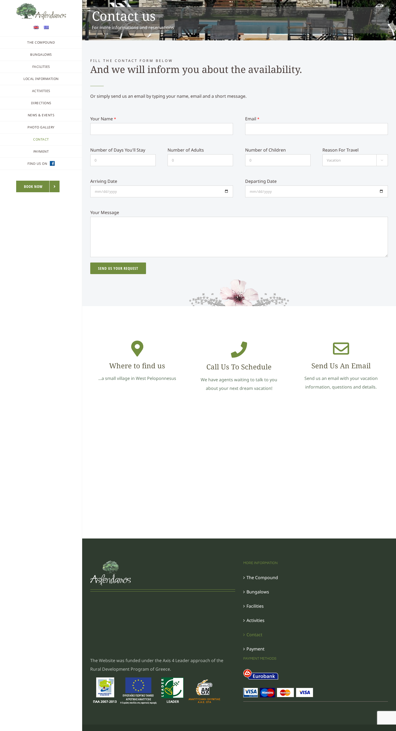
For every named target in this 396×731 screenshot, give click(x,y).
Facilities (255, 606)
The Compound (262, 577)
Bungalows (257, 592)
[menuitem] (36, 27)
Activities (255, 620)
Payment (255, 649)
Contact (254, 635)
